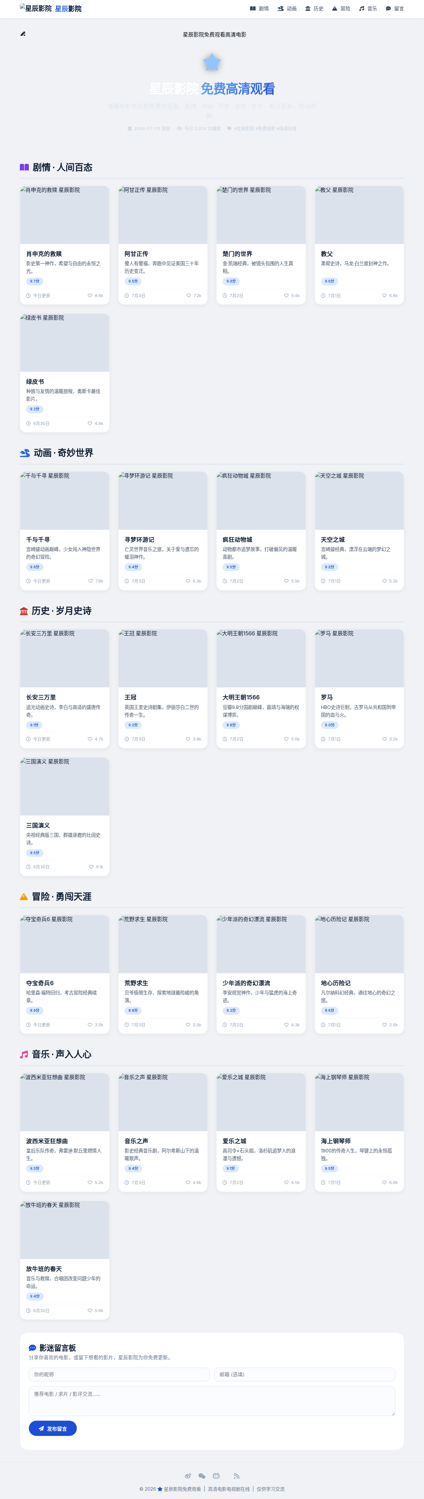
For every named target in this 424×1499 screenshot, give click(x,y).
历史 (318, 9)
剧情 (263, 9)
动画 (291, 9)
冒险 (344, 9)
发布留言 (57, 1429)
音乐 (371, 9)
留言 (398, 9)
